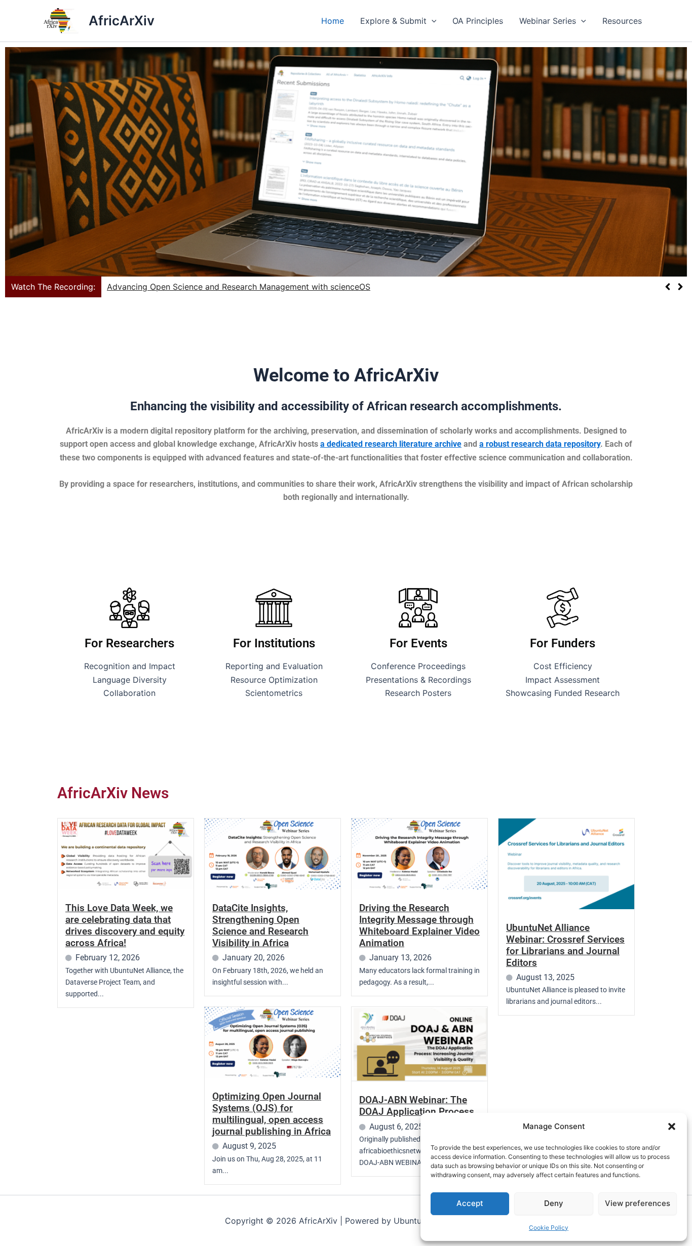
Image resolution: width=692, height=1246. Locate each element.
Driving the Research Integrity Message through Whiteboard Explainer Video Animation (419, 925)
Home (332, 21)
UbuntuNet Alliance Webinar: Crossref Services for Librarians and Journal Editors (565, 945)
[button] (672, 1126)
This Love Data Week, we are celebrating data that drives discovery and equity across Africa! (124, 925)
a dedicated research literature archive (391, 444)
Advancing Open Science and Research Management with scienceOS (238, 287)
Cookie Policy (548, 1227)
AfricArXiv (122, 20)
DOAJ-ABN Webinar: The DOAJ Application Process (416, 1105)
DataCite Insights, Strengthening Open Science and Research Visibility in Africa (260, 925)
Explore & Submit (393, 21)
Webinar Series (547, 21)
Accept (469, 1203)
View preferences (637, 1203)
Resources (622, 21)
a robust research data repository (539, 444)
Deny (553, 1203)
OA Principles (477, 21)
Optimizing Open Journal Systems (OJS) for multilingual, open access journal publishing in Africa (271, 1114)
